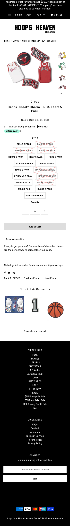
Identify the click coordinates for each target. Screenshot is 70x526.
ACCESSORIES (34, 373)
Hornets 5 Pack (47, 176)
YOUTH (35, 377)
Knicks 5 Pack (15, 157)
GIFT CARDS (35, 381)
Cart (57, 14)
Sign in (18, 14)
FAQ (35, 408)
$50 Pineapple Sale (35, 396)
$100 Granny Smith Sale (35, 404)
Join (28, 14)
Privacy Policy (35, 443)
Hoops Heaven (55, 518)
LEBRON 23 (35, 389)
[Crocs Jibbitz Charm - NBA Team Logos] (14, 303)
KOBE (35, 385)
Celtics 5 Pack (47, 150)
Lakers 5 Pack (45, 144)
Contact (35, 428)
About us (35, 432)
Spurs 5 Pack (23, 182)
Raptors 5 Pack (35, 195)
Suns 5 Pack (24, 189)
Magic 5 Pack (22, 169)
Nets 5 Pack (55, 157)
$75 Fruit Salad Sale (35, 400)
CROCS (16, 41)
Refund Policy (35, 439)
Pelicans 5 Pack (23, 176)
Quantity (35, 202)
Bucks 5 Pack (45, 189)
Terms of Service (35, 435)
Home (7, 41)
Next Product (52, 278)
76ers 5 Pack (47, 163)
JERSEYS (35, 362)
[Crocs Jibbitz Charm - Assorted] (55, 307)
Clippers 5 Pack (25, 163)
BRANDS (34, 358)
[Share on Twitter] (9, 272)
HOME (35, 354)
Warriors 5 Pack (24, 150)
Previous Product (32, 278)
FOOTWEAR (35, 366)
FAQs (35, 424)
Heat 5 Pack (35, 157)
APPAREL (35, 369)
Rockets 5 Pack (45, 182)
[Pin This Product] (14, 272)
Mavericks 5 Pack (45, 169)
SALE (35, 392)
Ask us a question (15, 239)
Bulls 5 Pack (24, 144)
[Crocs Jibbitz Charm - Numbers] (35, 303)
